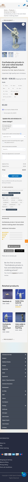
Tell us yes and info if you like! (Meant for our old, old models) (6, 127)
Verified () (9, 250)
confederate (5, 202)
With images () (14, 246)
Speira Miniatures (11, 209)
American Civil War (7, 354)
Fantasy (4, 405)
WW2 (3, 373)
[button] (23, 24)
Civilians (4, 427)
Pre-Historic (5, 402)
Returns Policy (4, 462)
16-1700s (4, 391)
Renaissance (5, 387)
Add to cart (15, 176)
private (4, 204)
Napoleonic (5, 376)
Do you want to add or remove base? (11, 133)
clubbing (20, 200)
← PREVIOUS (6, 20)
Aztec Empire (5, 416)
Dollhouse (4, 409)
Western (4, 358)
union (11, 206)
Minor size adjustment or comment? (11, 153)
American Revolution (7, 383)
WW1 (3, 394)
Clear (3, 99)
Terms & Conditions (6, 467)
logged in (15, 273)
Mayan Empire (5, 420)
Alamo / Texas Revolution (8, 380)
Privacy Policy (4, 464)
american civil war (15, 198)
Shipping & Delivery (6, 460)
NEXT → (12, 20)
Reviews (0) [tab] (5, 218)
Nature (4, 398)
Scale (3, 82)
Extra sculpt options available (9, 146)
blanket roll (5, 200)
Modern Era (5, 369)
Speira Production (19, 70)
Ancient (4, 365)
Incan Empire (5, 424)
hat (21, 202)
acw (7, 198)
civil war (13, 200)
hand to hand (14, 202)
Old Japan (4, 413)
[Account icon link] (27, 5)
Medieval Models (6, 362)
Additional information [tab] (9, 228)
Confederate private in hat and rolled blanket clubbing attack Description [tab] (13, 223)
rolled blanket (12, 204)
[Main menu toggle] (19, 5)
